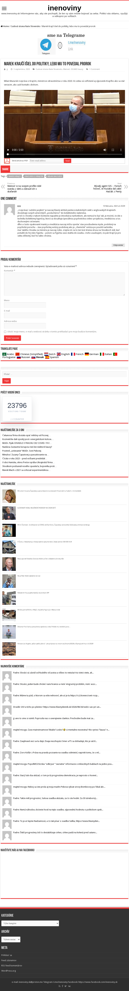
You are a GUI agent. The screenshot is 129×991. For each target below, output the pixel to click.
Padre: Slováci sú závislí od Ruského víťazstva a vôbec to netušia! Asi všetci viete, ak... (53, 672)
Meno (7, 300)
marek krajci (15, 176)
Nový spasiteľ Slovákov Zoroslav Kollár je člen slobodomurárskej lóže (40, 559)
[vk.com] (69, 986)
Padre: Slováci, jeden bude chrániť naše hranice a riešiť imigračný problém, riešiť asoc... (55, 684)
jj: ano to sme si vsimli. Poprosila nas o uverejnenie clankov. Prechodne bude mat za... (54, 718)
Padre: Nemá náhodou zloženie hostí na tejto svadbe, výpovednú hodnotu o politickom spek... (58, 809)
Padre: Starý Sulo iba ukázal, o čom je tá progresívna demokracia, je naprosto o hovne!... (55, 775)
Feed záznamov (8, 960)
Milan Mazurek (55, 176)
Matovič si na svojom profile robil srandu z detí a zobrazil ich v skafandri (24, 187)
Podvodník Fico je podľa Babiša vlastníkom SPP (33, 593)
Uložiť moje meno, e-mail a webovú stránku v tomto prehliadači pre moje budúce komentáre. (52, 331)
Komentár (9, 270)
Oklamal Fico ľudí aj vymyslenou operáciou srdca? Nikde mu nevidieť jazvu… (44, 627)
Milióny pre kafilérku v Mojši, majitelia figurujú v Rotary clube (38, 610)
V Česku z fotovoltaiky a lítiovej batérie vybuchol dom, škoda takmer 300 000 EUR (44, 542)
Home (6, 26)
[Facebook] (62, 986)
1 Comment (94, 69)
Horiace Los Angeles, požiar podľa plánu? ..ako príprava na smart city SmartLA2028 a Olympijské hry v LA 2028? (55, 644)
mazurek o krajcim (34, 176)
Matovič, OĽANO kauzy (73, 69)
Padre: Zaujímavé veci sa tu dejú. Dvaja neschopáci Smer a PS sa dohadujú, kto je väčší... (55, 741)
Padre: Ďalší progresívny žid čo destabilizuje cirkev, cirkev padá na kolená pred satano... (55, 832)
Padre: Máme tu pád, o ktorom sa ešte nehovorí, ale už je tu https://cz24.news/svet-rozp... (56, 695)
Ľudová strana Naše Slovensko (25, 26)
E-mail (7, 311)
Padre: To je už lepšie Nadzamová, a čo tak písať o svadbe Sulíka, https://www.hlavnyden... (56, 821)
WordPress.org (8, 971)
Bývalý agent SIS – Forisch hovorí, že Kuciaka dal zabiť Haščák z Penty (107, 187)
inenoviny (64, 8)
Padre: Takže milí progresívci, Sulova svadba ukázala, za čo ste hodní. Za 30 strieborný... (55, 798)
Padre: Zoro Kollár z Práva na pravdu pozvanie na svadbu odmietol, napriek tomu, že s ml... (56, 752)
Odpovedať (118, 245)
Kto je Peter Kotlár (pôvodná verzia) (28, 576)
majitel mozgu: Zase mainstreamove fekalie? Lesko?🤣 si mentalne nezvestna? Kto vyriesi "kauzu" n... (61, 729)
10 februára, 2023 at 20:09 (114, 206)
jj (7, 69)
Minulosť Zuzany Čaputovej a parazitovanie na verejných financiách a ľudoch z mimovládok (49, 491)
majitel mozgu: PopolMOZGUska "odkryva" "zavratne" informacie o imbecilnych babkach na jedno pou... (63, 764)
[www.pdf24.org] (7, 161)
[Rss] (59, 986)
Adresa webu (10, 321)
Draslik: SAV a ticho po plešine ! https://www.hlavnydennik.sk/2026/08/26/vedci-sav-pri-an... (57, 707)
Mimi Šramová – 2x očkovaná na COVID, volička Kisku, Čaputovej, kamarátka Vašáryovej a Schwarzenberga (53, 525)
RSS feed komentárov (11, 965)
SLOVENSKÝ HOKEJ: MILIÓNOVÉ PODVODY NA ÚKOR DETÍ (36, 508)
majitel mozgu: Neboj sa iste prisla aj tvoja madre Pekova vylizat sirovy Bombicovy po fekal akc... (59, 787)
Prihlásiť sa (6, 955)
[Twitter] (65, 986)
